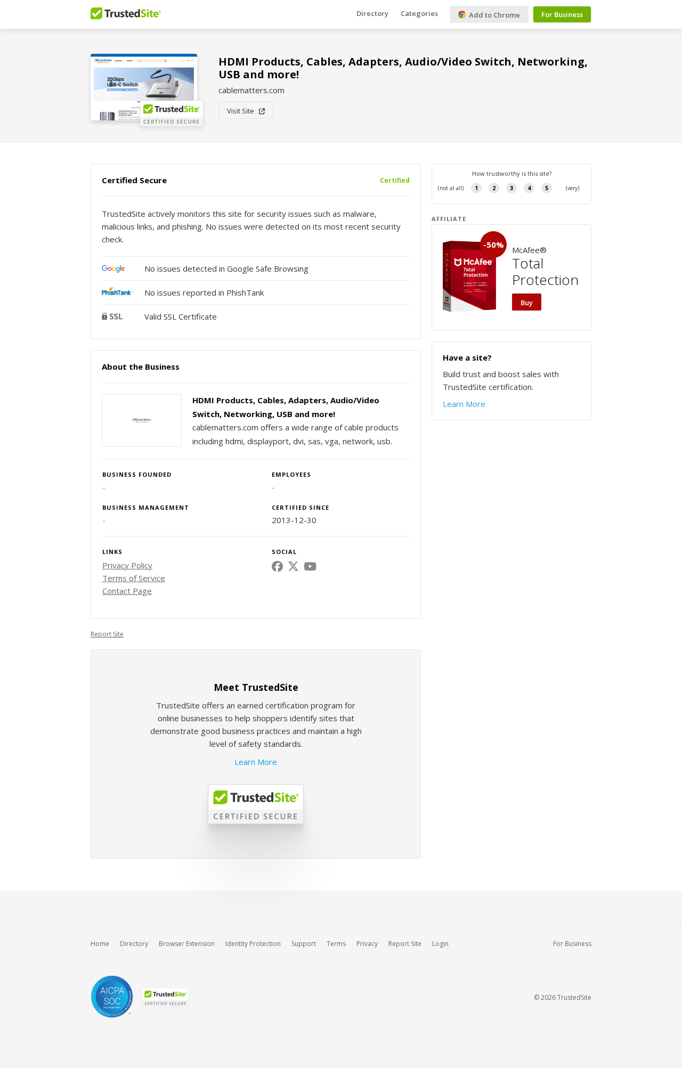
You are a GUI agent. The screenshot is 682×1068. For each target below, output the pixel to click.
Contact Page (127, 590)
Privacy (367, 943)
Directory (372, 13)
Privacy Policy (127, 565)
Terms (336, 943)
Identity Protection (253, 943)
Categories (419, 13)
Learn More (255, 761)
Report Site (107, 634)
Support (303, 943)
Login (440, 943)
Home (100, 943)
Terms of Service (133, 578)
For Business (562, 14)
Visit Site (243, 111)
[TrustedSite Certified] (165, 997)
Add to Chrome (493, 15)
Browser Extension (187, 943)
